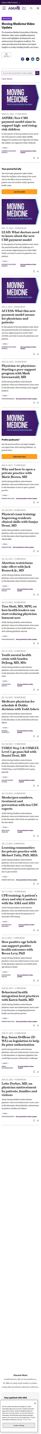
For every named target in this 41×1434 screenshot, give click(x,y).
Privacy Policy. (27, 1419)
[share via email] (37, 59)
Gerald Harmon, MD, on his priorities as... (20, 1379)
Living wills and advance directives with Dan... (20, 1387)
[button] (21, 2)
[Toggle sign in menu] (38, 8)
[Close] (35, 1403)
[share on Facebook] (22, 59)
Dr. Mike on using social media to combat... (20, 1383)
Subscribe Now (19, 456)
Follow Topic (6, 56)
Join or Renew (24, 8)
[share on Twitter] (27, 59)
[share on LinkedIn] (32, 59)
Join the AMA (19, 192)
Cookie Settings (19, 1425)
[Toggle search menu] (31, 8)
